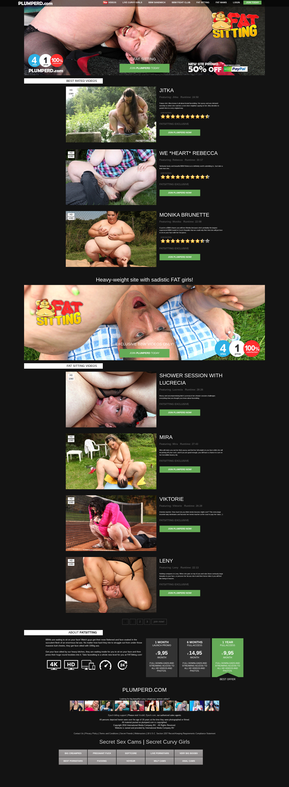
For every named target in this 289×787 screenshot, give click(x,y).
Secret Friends (126, 733)
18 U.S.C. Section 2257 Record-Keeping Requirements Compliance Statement (181, 733)
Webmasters (140, 733)
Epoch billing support (117, 715)
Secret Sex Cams (120, 742)
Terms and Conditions (108, 733)
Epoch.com (151, 715)
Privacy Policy (91, 733)
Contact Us (79, 733)
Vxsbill (142, 715)
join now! (159, 621)
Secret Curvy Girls (168, 742)
